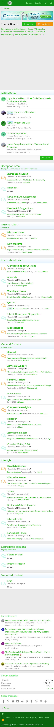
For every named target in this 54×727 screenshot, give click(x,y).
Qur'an (13, 125)
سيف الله (20, 402)
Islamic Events (14, 518)
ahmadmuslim (23, 499)
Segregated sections (13, 546)
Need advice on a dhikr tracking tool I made (24, 214)
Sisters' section (15, 554)
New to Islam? (10, 224)
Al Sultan (21, 216)
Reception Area (10, 166)
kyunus (20, 513)
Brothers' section (16, 563)
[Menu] (4, 3)
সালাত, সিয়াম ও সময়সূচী (14, 539)
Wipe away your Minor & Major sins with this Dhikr (27, 358)
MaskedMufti (46, 297)
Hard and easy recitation (16, 272)
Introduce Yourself (17, 173)
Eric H (39, 472)
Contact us (6, 717)
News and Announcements (21, 196)
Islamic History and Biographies (23, 314)
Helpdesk (12, 187)
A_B (49, 438)
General (11, 352)
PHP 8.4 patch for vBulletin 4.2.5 (29, 34)
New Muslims (22, 104)
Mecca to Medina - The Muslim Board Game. (24, 425)
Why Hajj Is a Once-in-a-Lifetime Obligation (24, 525)
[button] (2, 713)
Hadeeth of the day (24, 112)
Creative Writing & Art (18, 444)
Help (41, 717)
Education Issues (16, 477)
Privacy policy (31, 717)
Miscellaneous (15, 327)
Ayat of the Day (22, 122)
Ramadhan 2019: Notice (16, 202)
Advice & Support (16, 365)
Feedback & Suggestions (20, 208)
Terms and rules (18, 717)
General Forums (11, 344)
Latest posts (8, 92)
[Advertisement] (27, 63)
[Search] (50, 3)
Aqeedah (12, 277)
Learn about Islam (12, 260)
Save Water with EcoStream (13, 29)
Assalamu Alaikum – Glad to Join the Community (26, 180)
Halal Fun (12, 418)
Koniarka (33, 238)
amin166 (26, 182)
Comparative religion (21, 136)
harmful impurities (16, 133)
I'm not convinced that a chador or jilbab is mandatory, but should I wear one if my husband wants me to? (27, 632)
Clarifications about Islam (21, 265)
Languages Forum (16, 532)
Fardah (21, 322)
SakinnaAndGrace (30, 374)
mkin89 (20, 427)
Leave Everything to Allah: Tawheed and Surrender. (27, 334)
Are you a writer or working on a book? (22, 450)
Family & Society (16, 379)
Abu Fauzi (10, 150)
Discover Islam (15, 232)
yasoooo (10, 136)
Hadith (14, 114)
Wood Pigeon (11, 104)
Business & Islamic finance (21, 505)
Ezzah (50, 688)
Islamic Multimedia (17, 432)
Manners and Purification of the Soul (28, 150)
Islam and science (14, 472)
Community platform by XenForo (22, 725)
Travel (10, 491)
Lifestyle (6, 460)
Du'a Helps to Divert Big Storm (19, 297)
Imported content (12, 575)
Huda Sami (22, 527)
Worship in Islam (16, 291)
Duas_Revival (23, 360)
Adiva (9, 114)
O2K (8, 125)
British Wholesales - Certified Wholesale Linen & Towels (23, 30)
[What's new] (45, 3)
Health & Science (16, 466)
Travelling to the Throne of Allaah (20, 283)
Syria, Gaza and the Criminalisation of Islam (24, 399)
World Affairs (14, 393)
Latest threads (8, 616)
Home (46, 717)
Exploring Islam (13, 238)
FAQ (9, 580)
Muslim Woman (37, 539)
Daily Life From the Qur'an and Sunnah (22, 438)
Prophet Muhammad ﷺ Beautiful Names (23, 320)
